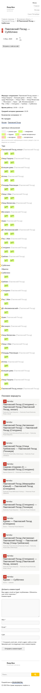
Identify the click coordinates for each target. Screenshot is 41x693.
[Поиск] (35, 674)
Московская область (24, 19)
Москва (36, 10)
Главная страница (8, 19)
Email (4, 627)
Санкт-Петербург (33, 14)
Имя (3, 620)
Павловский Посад (8, 21)
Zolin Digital (17, 682)
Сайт (3, 634)
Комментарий (6, 596)
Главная (36, 6)
